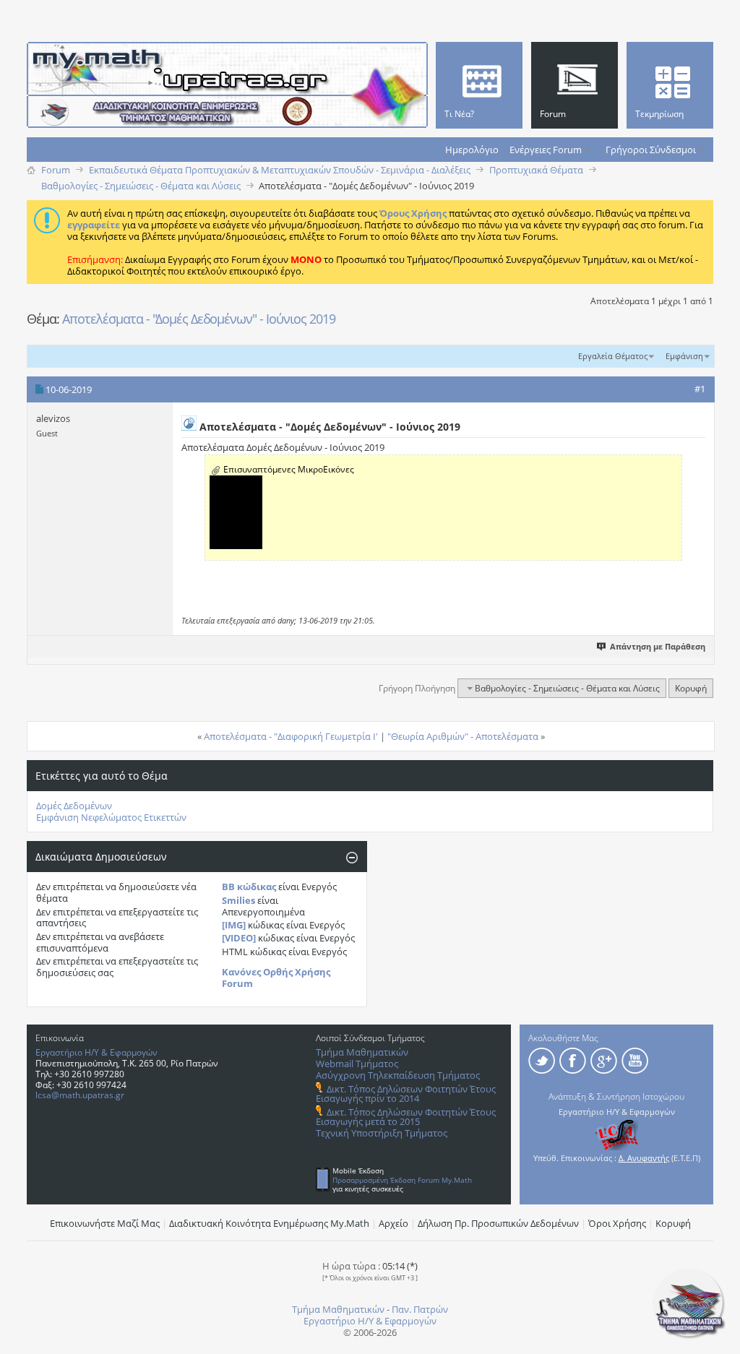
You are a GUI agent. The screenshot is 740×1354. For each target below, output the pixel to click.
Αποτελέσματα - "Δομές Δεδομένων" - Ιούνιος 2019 (198, 318)
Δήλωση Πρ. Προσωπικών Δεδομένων (498, 1223)
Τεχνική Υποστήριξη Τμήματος (381, 1132)
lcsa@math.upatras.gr (79, 1095)
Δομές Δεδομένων (74, 805)
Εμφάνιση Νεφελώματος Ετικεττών (111, 817)
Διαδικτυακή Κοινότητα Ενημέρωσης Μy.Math (269, 1223)
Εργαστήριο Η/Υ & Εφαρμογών (96, 1052)
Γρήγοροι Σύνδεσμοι (651, 149)
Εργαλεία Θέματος (613, 355)
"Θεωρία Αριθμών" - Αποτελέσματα (462, 736)
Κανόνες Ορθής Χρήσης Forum (276, 977)
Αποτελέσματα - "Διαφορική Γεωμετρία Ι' (291, 736)
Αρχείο (393, 1223)
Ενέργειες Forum (545, 149)
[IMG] (234, 924)
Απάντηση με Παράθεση (657, 646)
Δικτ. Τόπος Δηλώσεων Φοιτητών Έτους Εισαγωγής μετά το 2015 (406, 1116)
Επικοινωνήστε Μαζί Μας (105, 1223)
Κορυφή (691, 688)
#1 (699, 388)
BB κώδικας (249, 886)
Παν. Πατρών (420, 1309)
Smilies (238, 900)
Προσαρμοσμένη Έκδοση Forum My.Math (402, 1180)
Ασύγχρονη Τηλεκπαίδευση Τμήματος (398, 1075)
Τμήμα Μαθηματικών (362, 1051)
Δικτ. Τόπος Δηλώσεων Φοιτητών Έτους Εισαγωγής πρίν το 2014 (406, 1093)
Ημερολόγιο (472, 149)
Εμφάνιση (684, 355)
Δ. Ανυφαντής (644, 1157)
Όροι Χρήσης (617, 1223)
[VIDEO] (239, 937)
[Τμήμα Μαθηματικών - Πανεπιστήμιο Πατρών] (689, 1335)
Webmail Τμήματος (357, 1063)
